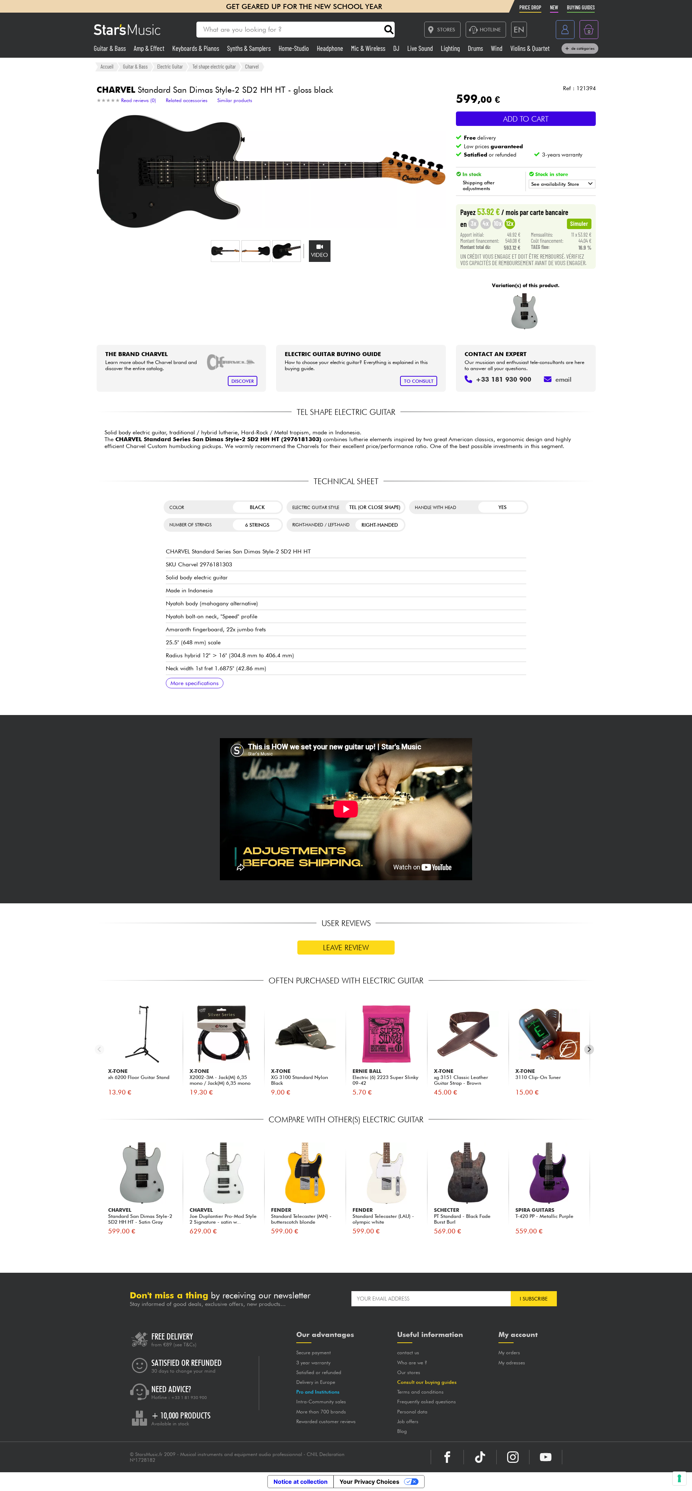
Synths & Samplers (249, 48)
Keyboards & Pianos (196, 48)
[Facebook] (447, 1457)
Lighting (451, 48)
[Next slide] (589, 1049)
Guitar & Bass (110, 48)
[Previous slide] (100, 1049)
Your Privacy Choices (369, 1481)
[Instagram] (513, 1457)
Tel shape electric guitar (214, 66)
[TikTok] (480, 1457)
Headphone (331, 48)
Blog (402, 1431)
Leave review (346, 947)
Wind (497, 48)
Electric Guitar (170, 66)
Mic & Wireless (369, 48)
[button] (225, 251)
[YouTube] (545, 1457)
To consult (419, 381)
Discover (242, 381)
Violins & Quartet (530, 48)
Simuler (579, 223)
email (563, 379)
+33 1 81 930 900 (189, 1397)
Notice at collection (301, 1481)
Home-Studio (294, 48)
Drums (476, 48)
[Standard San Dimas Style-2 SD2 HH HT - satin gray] (525, 311)
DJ (397, 48)
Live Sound (420, 48)
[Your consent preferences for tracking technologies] (679, 1478)
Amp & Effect (150, 48)
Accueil (107, 66)
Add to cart (526, 118)
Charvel (252, 66)
